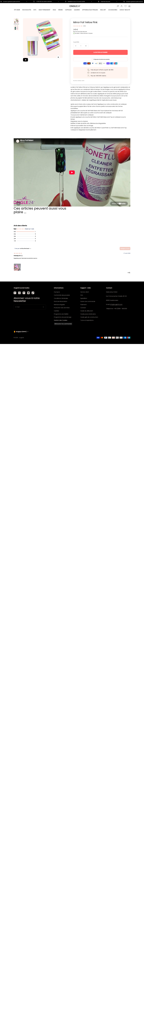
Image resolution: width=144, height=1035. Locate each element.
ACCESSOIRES (112, 10)
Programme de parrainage (62, 317)
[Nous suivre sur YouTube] (28, 293)
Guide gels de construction (89, 317)
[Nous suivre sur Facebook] (15, 293)
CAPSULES (68, 10)
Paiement (83, 305)
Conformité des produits (62, 295)
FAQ (81, 295)
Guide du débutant (86, 311)
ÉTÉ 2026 (17, 10)
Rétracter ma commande (63, 324)
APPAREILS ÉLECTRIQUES (90, 10)
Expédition (83, 298)
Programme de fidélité (61, 314)
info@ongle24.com (116, 304)
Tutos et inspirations (87, 320)
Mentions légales (59, 305)
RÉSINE (60, 10)
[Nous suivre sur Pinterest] (24, 293)
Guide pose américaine (88, 314)
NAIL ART (103, 10)
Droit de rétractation (60, 301)
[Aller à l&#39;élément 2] (16, 28)
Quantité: (76, 42)
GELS (54, 10)
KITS (35, 10)
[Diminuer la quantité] (75, 46)
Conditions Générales (61, 298)
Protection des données (62, 308)
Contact (83, 308)
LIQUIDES (77, 10)
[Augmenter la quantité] (86, 46)
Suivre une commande (87, 301)
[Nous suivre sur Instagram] (19, 293)
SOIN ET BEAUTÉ (125, 10)
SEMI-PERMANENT (44, 10)
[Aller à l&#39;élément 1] (16, 21)
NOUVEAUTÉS (26, 10)
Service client (84, 292)
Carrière (56, 311)
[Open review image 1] (17, 267)
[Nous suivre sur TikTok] (33, 293)
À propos (57, 292)
